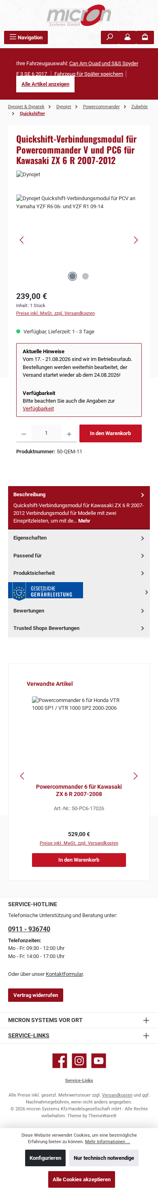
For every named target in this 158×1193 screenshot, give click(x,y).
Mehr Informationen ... (107, 1141)
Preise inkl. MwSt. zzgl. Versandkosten (55, 313)
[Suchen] (110, 37)
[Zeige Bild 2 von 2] (85, 276)
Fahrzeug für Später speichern (88, 74)
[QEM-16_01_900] (79, 240)
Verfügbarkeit (38, 408)
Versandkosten (117, 1095)
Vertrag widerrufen (35, 995)
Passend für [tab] (27, 556)
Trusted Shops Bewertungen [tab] (46, 628)
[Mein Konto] (128, 37)
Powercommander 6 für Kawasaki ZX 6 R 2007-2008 (79, 790)
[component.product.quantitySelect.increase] (69, 433)
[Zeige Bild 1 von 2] (72, 276)
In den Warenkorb (110, 433)
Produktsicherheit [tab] (34, 573)
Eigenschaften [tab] (30, 538)
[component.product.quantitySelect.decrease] (23, 433)
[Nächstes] (136, 240)
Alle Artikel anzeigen (45, 84)
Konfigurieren (45, 1158)
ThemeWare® (102, 1115)
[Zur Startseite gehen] (79, 15)
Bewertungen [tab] (28, 611)
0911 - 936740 (29, 929)
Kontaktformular (64, 974)
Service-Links (28, 1035)
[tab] (79, 507)
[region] (79, 240)
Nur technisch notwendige (104, 1158)
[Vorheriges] (22, 240)
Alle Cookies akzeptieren (82, 1179)
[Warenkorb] (145, 37)
